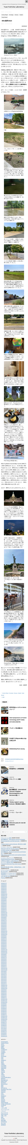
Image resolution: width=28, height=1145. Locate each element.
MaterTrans (4, 1081)
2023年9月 (4, 935)
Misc (2, 1085)
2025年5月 (4, 905)
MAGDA (3, 1078)
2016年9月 (4, 1030)
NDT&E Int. (4, 1088)
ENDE (2, 1053)
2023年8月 (4, 937)
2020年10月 (4, 988)
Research (3, 1096)
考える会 (3, 1123)
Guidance (3, 1060)
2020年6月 (4, 990)
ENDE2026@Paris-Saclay (17, 749)
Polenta (3, 877)
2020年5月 (4, 991)
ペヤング (3, 1111)
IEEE (2, 1062)
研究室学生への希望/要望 (16, 769)
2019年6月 (4, 1008)
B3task (3, 1048)
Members (3, 1082)
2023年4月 (4, 943)
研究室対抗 (4, 1121)
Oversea (15, 693)
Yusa (2, 1106)
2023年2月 (4, 946)
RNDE (2, 1097)
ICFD (2, 1061)
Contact (3, 1051)
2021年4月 (4, 979)
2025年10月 (4, 897)
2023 (3, 697)
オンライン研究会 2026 (7, 862)
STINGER (16, 1142)
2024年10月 (4, 915)
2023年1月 (4, 948)
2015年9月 (4, 1033)
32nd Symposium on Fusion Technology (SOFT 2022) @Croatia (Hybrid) (18, 720)
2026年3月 (4, 889)
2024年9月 (4, 917)
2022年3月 (4, 963)
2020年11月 (4, 986)
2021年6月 (4, 976)
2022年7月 (4, 957)
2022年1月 (4, 966)
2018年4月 (4, 1025)
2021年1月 (4, 983)
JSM (2, 1073)
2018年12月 (4, 1016)
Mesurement (4, 1084)
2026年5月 (4, 886)
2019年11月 (4, 1000)
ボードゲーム (4, 1112)
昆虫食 (3, 1118)
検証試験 (3, 1120)
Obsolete (3, 1090)
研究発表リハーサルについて (8, 873)
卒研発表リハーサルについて (8, 874)
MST (2, 1086)
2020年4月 (4, 993)
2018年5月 (4, 1023)
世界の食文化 (4, 1114)
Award (2, 1045)
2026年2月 (4, 891)
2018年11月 (4, 1017)
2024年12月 (4, 912)
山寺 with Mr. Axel (5, 876)
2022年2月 (4, 965)
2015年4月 (4, 1034)
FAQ (2, 1057)
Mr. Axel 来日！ (5, 871)
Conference (4, 1049)
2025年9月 (4, 898)
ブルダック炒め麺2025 (16, 728)
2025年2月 (4, 909)
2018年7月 (4, 1022)
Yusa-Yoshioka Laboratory (14, 7)
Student (19, 693)
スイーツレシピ (5, 1109)
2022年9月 (4, 954)
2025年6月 (4, 903)
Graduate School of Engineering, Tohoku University (14, 1136)
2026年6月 (4, 885)
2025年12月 (4, 894)
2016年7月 (4, 1031)
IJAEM (2, 1064)
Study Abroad (4, 1102)
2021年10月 (4, 969)
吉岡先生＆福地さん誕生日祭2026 (10, 860)
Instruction (3, 1066)
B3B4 (2, 1047)
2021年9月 (4, 971)
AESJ (2, 1044)
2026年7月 (4, 883)
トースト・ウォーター (15, 812)
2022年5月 (4, 960)
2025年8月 (4, 900)
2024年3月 (4, 926)
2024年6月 (4, 922)
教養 (2, 1117)
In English (3, 1065)
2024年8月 (4, 918)
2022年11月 (4, 951)
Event (2, 1055)
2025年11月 (4, 895)
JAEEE (3, 1070)
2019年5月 (4, 1010)
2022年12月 (4, 949)
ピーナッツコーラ (5, 870)
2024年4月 (4, 925)
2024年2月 (4, 928)
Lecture (3, 1076)
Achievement (4, 1041)
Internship (3, 1068)
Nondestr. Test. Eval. (6, 1089)
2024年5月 (4, 923)
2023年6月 (4, 940)
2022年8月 (4, 956)
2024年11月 (4, 914)
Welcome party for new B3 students (10, 848)
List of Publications (6, 1077)
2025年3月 (4, 908)
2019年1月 (4, 1014)
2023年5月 (4, 942)
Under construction (6, 1103)
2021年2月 (4, 982)
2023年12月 (4, 931)
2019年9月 (4, 1003)
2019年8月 (4, 1005)
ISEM (2, 1069)
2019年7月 (4, 1007)
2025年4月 (4, 906)
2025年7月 (4, 902)
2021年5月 (4, 977)
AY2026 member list (6, 850)
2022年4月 (4, 962)
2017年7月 (4, 1027)
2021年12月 (4, 968)
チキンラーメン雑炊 (15, 779)
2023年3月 (4, 945)
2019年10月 (4, 1002)
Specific (3, 1100)
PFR (2, 1093)
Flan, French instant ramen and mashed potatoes (13, 854)
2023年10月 (4, 934)
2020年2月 (4, 996)
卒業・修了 (4, 1115)
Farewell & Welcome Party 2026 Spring (11, 864)
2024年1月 (4, 929)
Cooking (3, 1052)
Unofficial (3, 1105)
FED (2, 1058)
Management (4, 1080)
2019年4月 (4, 1011)
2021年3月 (4, 980)
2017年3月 (4, 1028)
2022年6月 (4, 959)
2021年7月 (4, 974)
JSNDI (2, 1074)
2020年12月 (4, 985)
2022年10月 (4, 952)
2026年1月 (4, 892)
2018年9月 (4, 1020)
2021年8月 (4, 973)
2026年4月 (4, 888)
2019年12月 (4, 999)
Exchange (11, 693)
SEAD (2, 1098)
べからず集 (4, 1108)
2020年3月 (4, 994)
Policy (2, 1094)
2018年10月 (4, 1019)
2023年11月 (4, 932)
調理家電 (3, 1125)
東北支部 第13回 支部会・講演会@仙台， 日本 (13, 867)
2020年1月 (4, 997)
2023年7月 (4, 939)
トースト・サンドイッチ (7, 857)
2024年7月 (4, 920)
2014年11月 (4, 1036)
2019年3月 (4, 1013)
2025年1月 (4, 911)
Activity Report (5, 693)
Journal (3, 1072)
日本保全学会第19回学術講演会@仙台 (14, 759)
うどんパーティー (9, 761)
